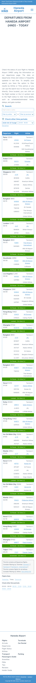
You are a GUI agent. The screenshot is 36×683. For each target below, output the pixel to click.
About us (18, 679)
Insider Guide (7, 670)
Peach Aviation (27, 519)
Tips (3, 665)
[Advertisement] (18, 48)
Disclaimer (23, 677)
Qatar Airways (27, 405)
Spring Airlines (27, 328)
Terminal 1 (26, 564)
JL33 (16, 337)
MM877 (16, 542)
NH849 (16, 201)
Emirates (27, 161)
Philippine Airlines (27, 500)
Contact (30, 677)
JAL (27, 174)
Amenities (5, 659)
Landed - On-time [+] (18, 321)
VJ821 (16, 487)
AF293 (16, 140)
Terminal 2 (6, 567)
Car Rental (22, 643)
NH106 (16, 276)
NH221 (16, 261)
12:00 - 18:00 (26, 586)
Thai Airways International (27, 244)
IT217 (16, 552)
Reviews (5, 668)
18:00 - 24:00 (6, 589)
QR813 (16, 405)
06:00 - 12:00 (17, 586)
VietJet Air (27, 487)
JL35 (16, 174)
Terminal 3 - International (19, 567)
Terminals (22, 640)
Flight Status (7, 649)
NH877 (16, 368)
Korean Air (27, 463)
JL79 (16, 437)
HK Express (27, 314)
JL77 (16, 454)
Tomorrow (18, 579)
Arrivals (5, 643)
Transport (6, 654)
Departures (6, 646)
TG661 (16, 243)
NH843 (16, 292)
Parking (21, 654)
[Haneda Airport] (5, 10)
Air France (27, 140)
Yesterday (5, 579)
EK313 (16, 161)
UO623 (16, 314)
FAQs (4, 662)
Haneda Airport (19, 9)
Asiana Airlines (27, 386)
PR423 (16, 500)
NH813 (16, 421)
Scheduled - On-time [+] (18, 555)
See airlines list (26, 571)
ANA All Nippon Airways (27, 203)
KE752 (16, 463)
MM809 (16, 519)
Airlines (5, 651)
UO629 (16, 529)
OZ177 (16, 386)
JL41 (16, 226)
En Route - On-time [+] (17, 155)
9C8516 (16, 328)
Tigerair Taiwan (27, 552)
